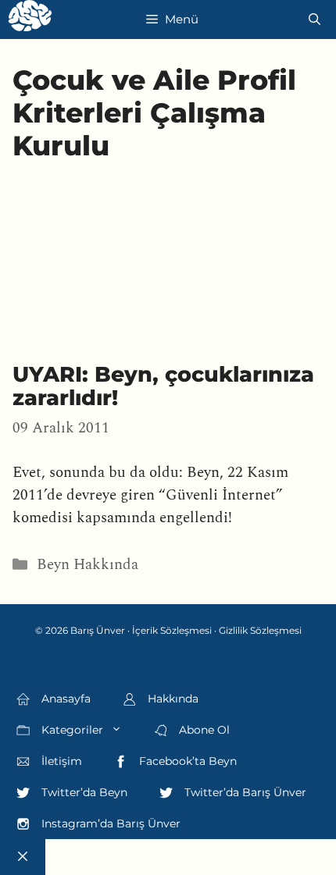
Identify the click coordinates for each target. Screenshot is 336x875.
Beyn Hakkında (87, 564)
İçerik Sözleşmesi (172, 630)
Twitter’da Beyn (82, 792)
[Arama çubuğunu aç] (314, 19)
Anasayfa (64, 699)
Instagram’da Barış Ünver (109, 823)
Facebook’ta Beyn (186, 761)
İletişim (60, 761)
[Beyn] (30, 19)
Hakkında (171, 699)
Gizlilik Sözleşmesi (260, 630)
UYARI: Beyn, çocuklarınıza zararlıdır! (163, 386)
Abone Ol (203, 730)
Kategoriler (70, 730)
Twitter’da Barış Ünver (243, 792)
